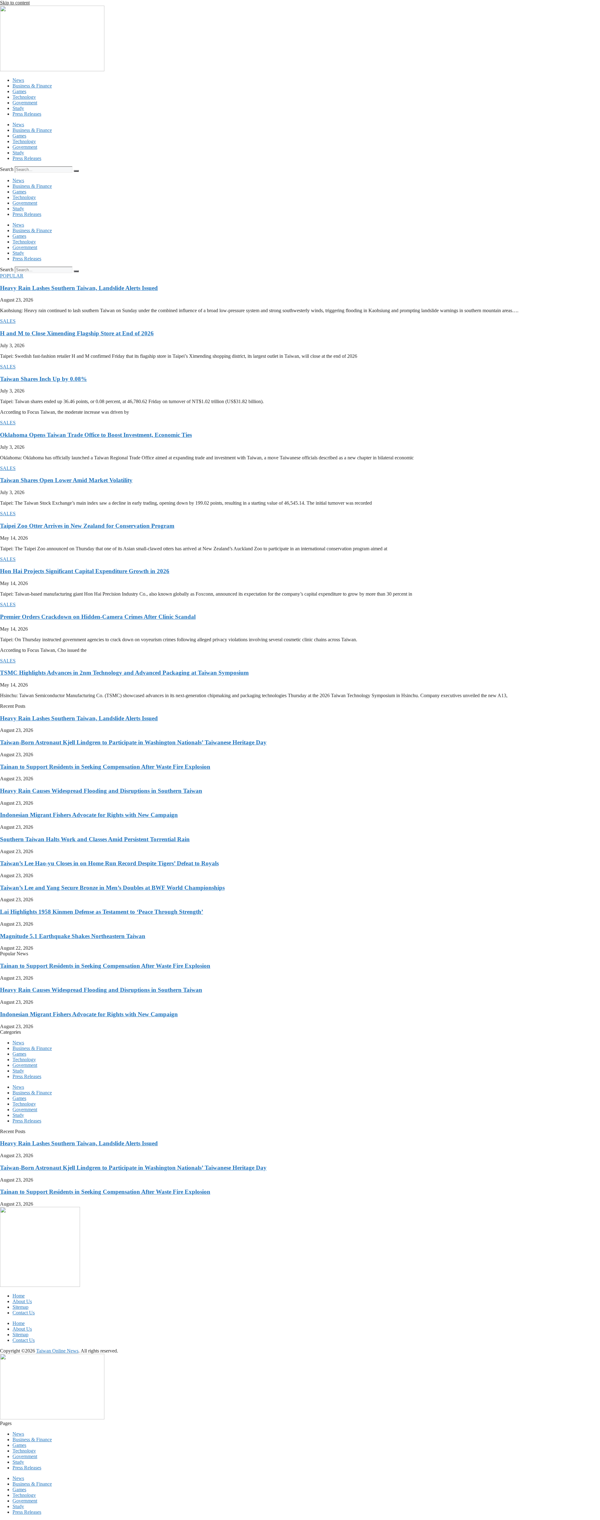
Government (24, 102)
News (18, 80)
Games (19, 91)
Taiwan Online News (57, 1350)
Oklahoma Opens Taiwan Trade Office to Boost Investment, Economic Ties (96, 435)
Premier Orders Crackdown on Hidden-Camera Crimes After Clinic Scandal (98, 616)
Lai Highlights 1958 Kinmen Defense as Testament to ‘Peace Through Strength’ (101, 911)
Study (18, 108)
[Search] (76, 171)
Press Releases (26, 114)
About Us (22, 1301)
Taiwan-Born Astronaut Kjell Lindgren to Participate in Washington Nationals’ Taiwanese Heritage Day (133, 742)
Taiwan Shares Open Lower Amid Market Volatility (66, 480)
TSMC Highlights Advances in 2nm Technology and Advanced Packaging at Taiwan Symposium (124, 672)
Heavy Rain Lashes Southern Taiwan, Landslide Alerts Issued (79, 288)
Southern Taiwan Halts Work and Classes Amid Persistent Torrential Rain (95, 839)
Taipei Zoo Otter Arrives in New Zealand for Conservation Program (87, 525)
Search (6, 169)
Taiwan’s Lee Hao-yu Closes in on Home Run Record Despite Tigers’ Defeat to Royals (109, 863)
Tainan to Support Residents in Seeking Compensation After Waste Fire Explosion (105, 766)
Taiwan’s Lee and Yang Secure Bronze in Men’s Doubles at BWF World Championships (112, 887)
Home (18, 1295)
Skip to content (15, 2)
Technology (24, 97)
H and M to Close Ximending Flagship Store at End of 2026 (77, 333)
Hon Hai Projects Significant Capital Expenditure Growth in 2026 (84, 571)
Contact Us (23, 1312)
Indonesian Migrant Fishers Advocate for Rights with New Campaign (89, 815)
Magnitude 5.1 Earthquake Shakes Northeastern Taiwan (72, 936)
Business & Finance (32, 85)
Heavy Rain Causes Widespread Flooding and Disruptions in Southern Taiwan (101, 791)
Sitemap (20, 1307)
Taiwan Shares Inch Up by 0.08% (43, 379)
